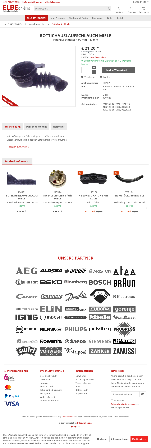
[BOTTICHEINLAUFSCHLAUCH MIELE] (21, 178)
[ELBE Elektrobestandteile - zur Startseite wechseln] (15, 9)
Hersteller (58, 126)
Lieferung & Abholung (32, 2)
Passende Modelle (36, 126)
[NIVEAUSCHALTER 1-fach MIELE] (57, 178)
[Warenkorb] (144, 8)
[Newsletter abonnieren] (142, 394)
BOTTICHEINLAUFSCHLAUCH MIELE (21, 197)
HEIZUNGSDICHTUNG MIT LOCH (93, 197)
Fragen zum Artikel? (19, 146)
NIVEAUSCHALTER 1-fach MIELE (57, 197)
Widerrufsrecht (47, 397)
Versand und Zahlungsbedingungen (51, 388)
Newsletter (81, 375)
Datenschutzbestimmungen (123, 404)
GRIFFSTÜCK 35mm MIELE (129, 195)
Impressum (81, 393)
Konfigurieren (139, 439)
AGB (78, 386)
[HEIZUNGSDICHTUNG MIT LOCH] (93, 178)
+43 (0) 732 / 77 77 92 (10, 2)
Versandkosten (68, 416)
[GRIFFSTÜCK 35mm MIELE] (129, 178)
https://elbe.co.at (84, 423)
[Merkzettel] (120, 8)
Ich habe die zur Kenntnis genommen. (125, 404)
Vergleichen (90, 77)
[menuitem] (72, 8)
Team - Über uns (84, 383)
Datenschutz (82, 390)
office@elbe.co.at (52, 2)
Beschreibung (12, 126)
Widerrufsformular (49, 400)
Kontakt (44, 383)
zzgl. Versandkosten (99, 57)
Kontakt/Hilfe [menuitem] (140, 1)
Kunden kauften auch (17, 161)
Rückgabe (45, 393)
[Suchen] (108, 8)
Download (45, 379)
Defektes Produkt (48, 375)
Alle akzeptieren (119, 439)
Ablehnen (101, 439)
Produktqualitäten (85, 379)
